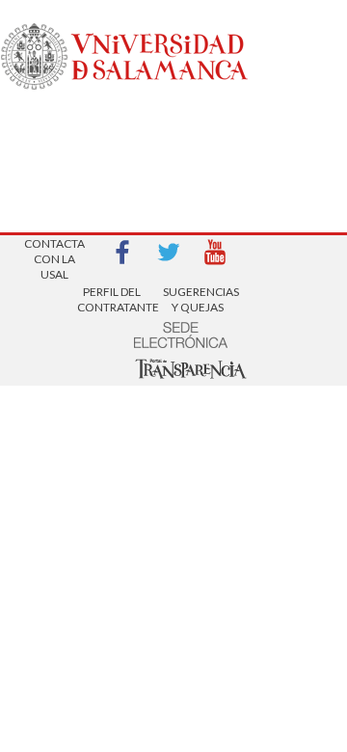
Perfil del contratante (112, 299)
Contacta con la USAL (54, 253)
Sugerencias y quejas (197, 299)
